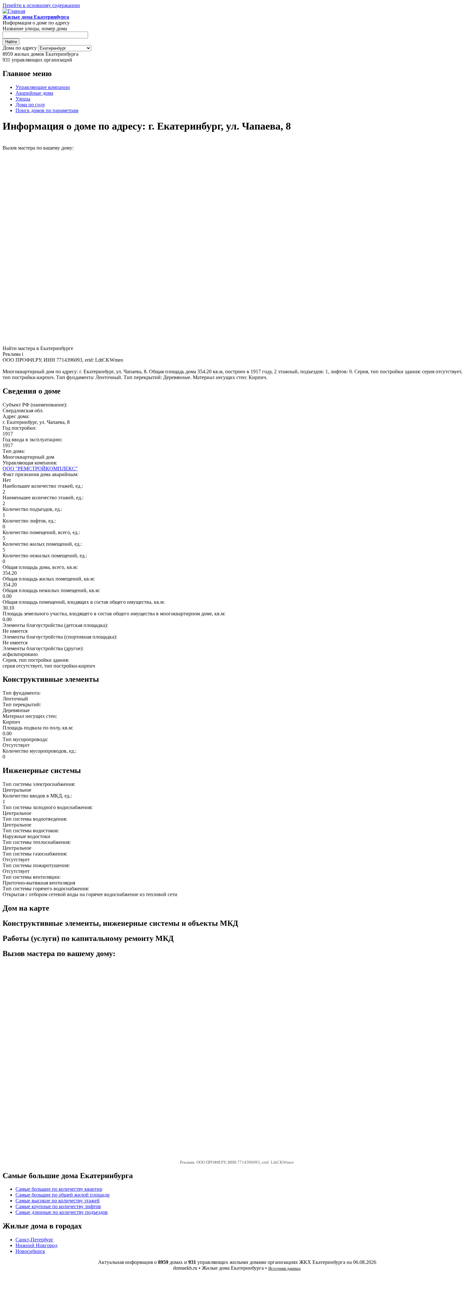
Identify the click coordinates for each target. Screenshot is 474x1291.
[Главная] (14, 11)
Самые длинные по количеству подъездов (61, 1212)
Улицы (22, 99)
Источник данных (284, 1268)
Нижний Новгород (36, 1245)
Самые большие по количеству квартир (58, 1189)
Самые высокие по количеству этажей (57, 1200)
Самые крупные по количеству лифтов (58, 1206)
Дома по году (30, 104)
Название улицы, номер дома (35, 28)
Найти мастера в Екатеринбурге (38, 348)
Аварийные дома (34, 93)
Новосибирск (30, 1251)
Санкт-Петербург (34, 1239)
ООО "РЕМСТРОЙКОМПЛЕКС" (40, 468)
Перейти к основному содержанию (41, 5)
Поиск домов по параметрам (46, 110)
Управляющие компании (42, 87)
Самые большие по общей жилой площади (62, 1195)
